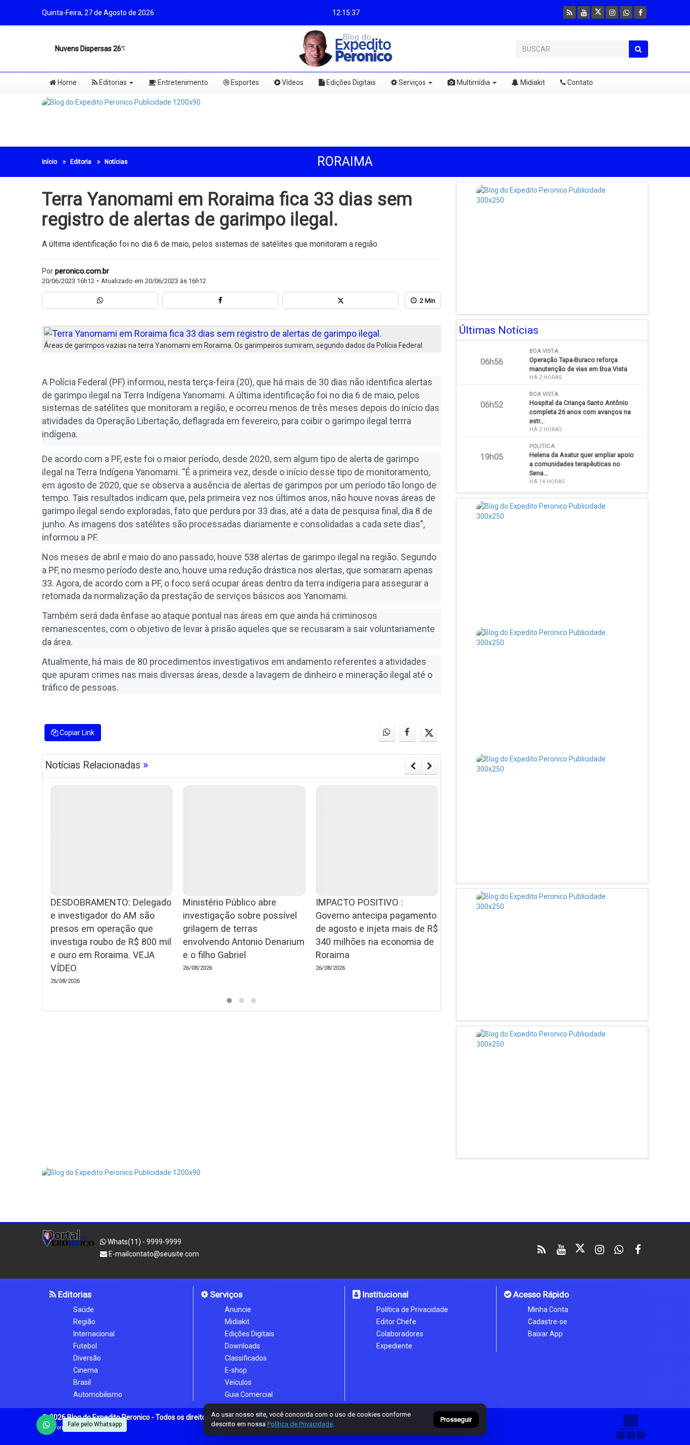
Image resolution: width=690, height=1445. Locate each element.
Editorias (112, 82)
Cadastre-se (547, 1322)
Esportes (244, 82)
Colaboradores (399, 1334)
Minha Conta (548, 1309)
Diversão (87, 1358)
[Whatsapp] (626, 12)
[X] (598, 12)
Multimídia (472, 82)
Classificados (246, 1358)
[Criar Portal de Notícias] (630, 1426)
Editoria (80, 161)
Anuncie (238, 1309)
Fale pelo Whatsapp (95, 1424)
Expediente (394, 1346)
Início (49, 161)
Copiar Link (76, 733)
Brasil (82, 1382)
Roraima (345, 161)
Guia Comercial (249, 1394)
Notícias (116, 161)
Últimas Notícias (498, 330)
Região (84, 1322)
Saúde (83, 1309)
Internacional (94, 1334)
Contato (579, 82)
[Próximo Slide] (429, 766)
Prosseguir (456, 1420)
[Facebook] (640, 12)
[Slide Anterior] (413, 766)
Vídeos (292, 82)
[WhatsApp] (46, 1425)
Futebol (85, 1346)
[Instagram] (612, 12)
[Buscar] (638, 49)
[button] (229, 1001)
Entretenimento (182, 82)
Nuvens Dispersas (87, 48)
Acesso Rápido (540, 1294)
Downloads (242, 1346)
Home (66, 82)
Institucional (385, 1294)
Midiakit (532, 82)
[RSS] (569, 12)
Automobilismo (97, 1394)
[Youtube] (583, 12)
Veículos (238, 1382)
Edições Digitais (350, 82)
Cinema (85, 1370)
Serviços (411, 82)
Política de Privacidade (412, 1309)
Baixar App (545, 1334)
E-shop (236, 1370)
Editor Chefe (396, 1322)
